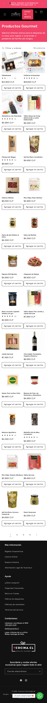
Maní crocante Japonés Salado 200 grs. (10, 312)
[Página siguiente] (36, 534)
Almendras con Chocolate (11, 116)
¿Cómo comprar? (12, 583)
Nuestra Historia (12, 562)
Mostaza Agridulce (9, 432)
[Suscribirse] (39, 671)
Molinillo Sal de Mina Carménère (32, 433)
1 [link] (10, 535)
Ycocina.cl (21, 691)
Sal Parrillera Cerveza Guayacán (10, 513)
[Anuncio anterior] (4, 4)
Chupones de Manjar (31, 274)
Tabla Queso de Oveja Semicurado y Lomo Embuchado (32, 118)
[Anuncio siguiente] (42, 4)
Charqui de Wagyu (9, 157)
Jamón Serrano (7, 354)
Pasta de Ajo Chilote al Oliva (10, 236)
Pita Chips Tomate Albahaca (12, 475)
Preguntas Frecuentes (14, 588)
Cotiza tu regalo (27, 14)
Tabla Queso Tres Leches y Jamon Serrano (34, 312)
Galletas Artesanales (32, 75)
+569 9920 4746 (10, 625)
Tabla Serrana (29, 475)
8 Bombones (6, 75)
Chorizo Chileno (8, 198)
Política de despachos (14, 599)
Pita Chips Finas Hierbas (33, 198)
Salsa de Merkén (30, 235)
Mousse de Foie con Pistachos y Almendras (32, 394)
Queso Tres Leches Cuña (11, 393)
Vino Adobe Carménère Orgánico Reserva (32, 355)
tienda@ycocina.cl (12, 628)
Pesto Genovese (30, 512)
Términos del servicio (14, 610)
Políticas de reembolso (14, 604)
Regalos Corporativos (14, 551)
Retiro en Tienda (12, 593)
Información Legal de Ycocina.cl (18, 568)
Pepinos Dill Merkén (9, 274)
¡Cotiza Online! (11, 557)
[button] (4, 14)
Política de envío (25, 698)
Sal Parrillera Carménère (33, 157)
